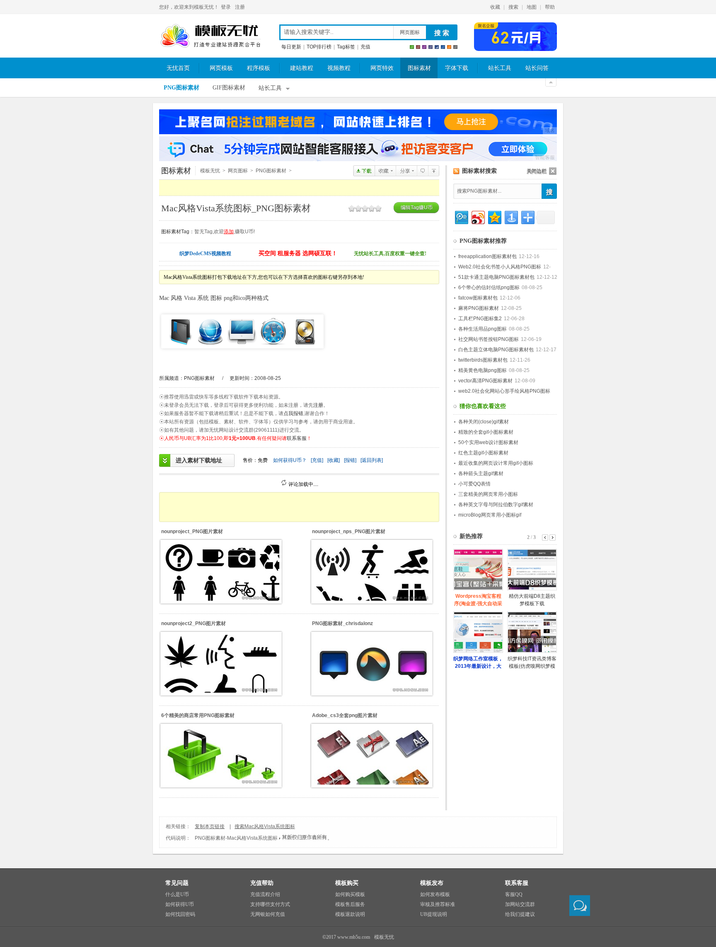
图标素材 (419, 68)
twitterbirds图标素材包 (483, 360)
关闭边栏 (537, 171)
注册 (240, 7)
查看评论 (422, 170)
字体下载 (456, 68)
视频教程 (339, 68)
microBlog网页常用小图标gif (489, 515)
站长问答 (537, 68)
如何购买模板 (350, 894)
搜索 (513, 7)
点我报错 (293, 413)
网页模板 (221, 68)
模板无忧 (210, 36)
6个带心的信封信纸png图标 (489, 287)
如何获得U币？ (290, 460)
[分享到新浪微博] (477, 216)
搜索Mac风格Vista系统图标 (265, 826)
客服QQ (513, 894)
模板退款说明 (350, 914)
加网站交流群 (520, 904)
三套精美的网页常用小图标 (488, 494)
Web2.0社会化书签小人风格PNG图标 (499, 267)
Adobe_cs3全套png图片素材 (344, 715)
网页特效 (382, 68)
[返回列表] (371, 460)
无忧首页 (178, 68)
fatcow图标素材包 (478, 298)
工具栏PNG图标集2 (480, 318)
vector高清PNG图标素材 (485, 381)
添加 (229, 231)
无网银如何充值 (267, 914)
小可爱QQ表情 (474, 484)
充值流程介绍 (265, 894)
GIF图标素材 (229, 88)
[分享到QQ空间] (494, 216)
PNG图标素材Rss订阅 (456, 171)
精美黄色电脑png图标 (482, 370)
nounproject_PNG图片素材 (192, 531)
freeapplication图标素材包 (487, 256)
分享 (406, 170)
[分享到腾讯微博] (461, 216)
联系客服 (297, 438)
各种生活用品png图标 (482, 329)
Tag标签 (346, 47)
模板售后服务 (350, 904)
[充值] (317, 460)
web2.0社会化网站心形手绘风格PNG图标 (504, 391)
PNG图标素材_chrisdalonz (342, 623)
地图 (532, 7)
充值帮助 (261, 883)
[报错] (350, 460)
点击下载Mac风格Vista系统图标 (364, 170)
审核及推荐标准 (437, 904)
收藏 (495, 7)
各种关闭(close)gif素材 (483, 422)
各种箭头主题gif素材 (480, 473)
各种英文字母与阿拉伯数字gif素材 (495, 504)
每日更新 (291, 47)
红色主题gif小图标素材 (483, 453)
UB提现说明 (433, 914)
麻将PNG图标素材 (478, 308)
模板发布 (431, 883)
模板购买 (346, 883)
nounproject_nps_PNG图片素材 (348, 531)
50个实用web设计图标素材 (488, 442)
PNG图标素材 (181, 88)
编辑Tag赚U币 (417, 207)
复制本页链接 (210, 826)
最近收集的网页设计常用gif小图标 (495, 463)
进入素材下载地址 (199, 460)
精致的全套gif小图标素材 (485, 432)
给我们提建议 (520, 914)
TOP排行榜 (319, 47)
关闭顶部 (550, 82)
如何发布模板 (435, 894)
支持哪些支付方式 (270, 904)
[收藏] (333, 460)
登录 (226, 7)
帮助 (550, 7)
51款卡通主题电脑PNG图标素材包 (496, 277)
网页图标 (410, 32)
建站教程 (301, 68)
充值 (365, 47)
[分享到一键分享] (510, 216)
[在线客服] (579, 905)
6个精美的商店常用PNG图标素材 (198, 715)
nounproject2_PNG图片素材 (193, 623)
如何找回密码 (180, 914)
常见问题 (177, 883)
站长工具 (499, 68)
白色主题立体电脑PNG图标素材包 (496, 350)
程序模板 (258, 68)
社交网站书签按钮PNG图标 (488, 339)
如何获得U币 (179, 904)
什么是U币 (177, 894)
